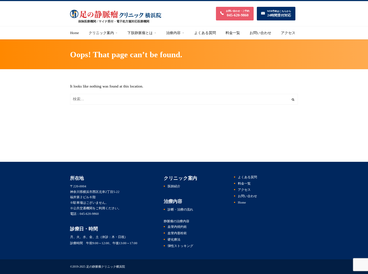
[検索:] (184, 99)
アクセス (244, 189)
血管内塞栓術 (177, 233)
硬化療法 (174, 239)
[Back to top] (359, 248)
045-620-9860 (89, 213)
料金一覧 (244, 183)
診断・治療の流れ (180, 209)
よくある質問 (247, 177)
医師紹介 (174, 186)
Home (242, 202)
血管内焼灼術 (177, 226)
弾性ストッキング (180, 246)
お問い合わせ (247, 196)
